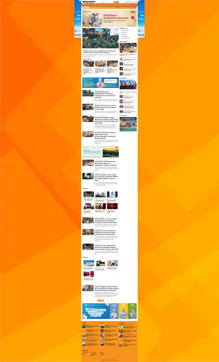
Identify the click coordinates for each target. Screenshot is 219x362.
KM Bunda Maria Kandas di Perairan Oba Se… (130, 70)
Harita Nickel (124, 32)
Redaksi (83, 354)
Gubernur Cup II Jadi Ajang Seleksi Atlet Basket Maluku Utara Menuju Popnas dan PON (106, 247)
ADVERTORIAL (126, 104)
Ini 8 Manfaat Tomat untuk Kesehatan (129, 345)
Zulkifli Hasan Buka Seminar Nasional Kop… (128, 93)
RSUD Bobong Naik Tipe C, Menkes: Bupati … (130, 112)
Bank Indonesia (124, 36)
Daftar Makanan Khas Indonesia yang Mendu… (110, 344)
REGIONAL (98, 90)
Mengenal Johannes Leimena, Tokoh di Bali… (130, 332)
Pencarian (116, 2)
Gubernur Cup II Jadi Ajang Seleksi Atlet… (88, 200)
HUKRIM (96, 217)
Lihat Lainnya (100, 300)
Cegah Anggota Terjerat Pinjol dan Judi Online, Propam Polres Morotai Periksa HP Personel (107, 288)
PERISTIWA (123, 53)
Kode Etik (101, 352)
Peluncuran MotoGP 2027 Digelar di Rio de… (99, 201)
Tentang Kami (85, 352)
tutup (80, 0)
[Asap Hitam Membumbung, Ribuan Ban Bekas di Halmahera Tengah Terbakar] (88, 64)
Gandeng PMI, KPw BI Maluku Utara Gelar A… (129, 337)
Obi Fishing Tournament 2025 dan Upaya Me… (91, 341)
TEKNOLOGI (85, 277)
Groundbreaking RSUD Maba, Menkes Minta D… (129, 107)
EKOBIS (96, 131)
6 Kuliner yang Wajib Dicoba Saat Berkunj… (111, 340)
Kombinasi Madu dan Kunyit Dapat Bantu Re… (129, 341)
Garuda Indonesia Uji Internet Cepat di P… (88, 268)
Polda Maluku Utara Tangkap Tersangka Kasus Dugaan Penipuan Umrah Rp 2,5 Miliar (112, 70)
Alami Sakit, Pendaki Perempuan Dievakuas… (129, 65)
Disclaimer (102, 354)
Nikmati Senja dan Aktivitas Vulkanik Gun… (92, 335)
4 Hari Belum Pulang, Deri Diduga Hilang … (129, 75)
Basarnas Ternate (125, 30)
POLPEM (100, 131)
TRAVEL (91, 329)
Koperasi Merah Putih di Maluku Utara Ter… (129, 102)
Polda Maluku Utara (125, 38)
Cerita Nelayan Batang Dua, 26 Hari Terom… (130, 60)
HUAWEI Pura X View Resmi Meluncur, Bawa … (88, 279)
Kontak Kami (93, 352)
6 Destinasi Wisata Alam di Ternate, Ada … (92, 327)
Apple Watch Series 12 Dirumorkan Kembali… (112, 268)
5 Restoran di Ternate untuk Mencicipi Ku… (111, 327)
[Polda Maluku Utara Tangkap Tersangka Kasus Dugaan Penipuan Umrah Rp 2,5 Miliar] (112, 64)
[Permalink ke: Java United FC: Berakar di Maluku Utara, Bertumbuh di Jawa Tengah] (112, 206)
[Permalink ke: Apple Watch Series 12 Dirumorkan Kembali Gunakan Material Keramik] (112, 263)
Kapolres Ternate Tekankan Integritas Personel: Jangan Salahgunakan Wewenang (105, 232)
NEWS (95, 90)
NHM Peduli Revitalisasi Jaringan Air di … (129, 97)
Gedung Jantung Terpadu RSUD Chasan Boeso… (129, 327)
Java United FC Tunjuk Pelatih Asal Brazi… (100, 211)
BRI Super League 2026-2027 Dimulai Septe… (111, 201)
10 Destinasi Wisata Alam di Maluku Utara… (92, 331)
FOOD (105, 329)
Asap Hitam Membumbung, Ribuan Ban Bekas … (128, 55)
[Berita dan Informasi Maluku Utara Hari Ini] (89, 2)
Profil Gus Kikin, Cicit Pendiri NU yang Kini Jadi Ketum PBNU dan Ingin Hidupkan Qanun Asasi (100, 70)
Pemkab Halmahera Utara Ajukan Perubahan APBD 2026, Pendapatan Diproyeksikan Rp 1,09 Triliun (96, 7)
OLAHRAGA (85, 209)
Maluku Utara (124, 34)
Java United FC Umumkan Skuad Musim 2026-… (87, 211)
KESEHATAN (130, 104)
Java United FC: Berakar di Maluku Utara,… (111, 211)
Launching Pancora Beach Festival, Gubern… (92, 345)
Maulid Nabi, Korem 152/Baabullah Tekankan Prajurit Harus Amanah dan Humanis (99, 51)
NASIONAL (96, 173)
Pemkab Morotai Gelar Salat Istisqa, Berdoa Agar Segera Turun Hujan (105, 107)
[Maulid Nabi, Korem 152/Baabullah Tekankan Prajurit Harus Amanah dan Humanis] (100, 38)
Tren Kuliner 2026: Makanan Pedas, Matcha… (111, 335)
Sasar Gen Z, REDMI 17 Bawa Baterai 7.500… (100, 269)
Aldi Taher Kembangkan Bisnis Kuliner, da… (110, 331)
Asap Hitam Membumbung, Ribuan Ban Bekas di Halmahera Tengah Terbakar (88, 70)
